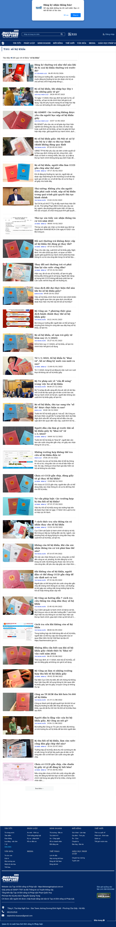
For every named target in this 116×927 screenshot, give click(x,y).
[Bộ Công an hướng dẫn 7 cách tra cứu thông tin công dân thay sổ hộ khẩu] (18, 605)
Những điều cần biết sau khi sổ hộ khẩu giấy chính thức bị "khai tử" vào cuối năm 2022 (54, 650)
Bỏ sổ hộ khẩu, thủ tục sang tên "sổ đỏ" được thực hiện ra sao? (54, 406)
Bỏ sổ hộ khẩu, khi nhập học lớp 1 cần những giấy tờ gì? (54, 90)
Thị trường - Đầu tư (56, 832)
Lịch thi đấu (53, 855)
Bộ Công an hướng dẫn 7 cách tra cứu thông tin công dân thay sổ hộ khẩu (54, 600)
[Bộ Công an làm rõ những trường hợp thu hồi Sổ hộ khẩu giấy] (18, 678)
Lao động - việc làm (11, 841)
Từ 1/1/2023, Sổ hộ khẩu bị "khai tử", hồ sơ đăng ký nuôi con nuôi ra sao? (55, 361)
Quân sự (97, 838)
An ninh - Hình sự (40, 171)
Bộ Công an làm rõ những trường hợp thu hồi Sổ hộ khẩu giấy (53, 672)
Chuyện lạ (75, 841)
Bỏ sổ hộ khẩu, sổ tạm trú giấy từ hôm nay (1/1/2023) (53, 336)
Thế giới (70, 43)
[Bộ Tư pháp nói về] (18, 389)
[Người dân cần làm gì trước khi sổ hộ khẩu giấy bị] (18, 435)
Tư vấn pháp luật (41, 73)
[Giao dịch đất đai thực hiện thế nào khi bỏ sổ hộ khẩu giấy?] (18, 295)
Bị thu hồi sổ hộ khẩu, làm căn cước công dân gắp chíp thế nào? (55, 742)
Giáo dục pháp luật (42, 94)
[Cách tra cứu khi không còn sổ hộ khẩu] (18, 632)
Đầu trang (98, 920)
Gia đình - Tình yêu (78, 835)
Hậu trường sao (10, 861)
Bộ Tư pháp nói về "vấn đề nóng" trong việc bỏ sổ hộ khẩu (53, 382)
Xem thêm (38, 788)
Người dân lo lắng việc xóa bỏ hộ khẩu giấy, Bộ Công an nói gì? (53, 719)
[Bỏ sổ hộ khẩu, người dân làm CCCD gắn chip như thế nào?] (18, 173)
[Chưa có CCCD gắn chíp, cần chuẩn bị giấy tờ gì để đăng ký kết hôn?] (18, 772)
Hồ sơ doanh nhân (56, 841)
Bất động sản (54, 844)
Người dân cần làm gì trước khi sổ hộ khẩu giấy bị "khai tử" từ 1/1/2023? (54, 430)
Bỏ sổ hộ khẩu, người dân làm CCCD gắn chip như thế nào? (55, 167)
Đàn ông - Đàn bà (77, 844)
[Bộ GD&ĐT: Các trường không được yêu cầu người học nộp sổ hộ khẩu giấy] (18, 120)
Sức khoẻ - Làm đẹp (79, 832)
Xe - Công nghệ (55, 838)
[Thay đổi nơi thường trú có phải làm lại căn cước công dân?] (18, 272)
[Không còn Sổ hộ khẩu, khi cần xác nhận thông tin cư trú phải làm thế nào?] (18, 553)
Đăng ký (75, 15)
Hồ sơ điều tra (31, 841)
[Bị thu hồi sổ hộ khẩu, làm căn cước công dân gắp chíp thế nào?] (18, 748)
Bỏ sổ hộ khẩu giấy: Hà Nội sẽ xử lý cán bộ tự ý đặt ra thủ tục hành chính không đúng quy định (55, 141)
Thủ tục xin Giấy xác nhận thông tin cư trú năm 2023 (55, 219)
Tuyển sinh (75, 861)
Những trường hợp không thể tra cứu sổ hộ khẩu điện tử (54, 454)
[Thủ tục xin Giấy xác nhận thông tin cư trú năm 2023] (18, 225)
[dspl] (2, 43)
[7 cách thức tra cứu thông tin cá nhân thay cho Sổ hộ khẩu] (18, 529)
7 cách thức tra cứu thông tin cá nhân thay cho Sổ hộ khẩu (53, 523)
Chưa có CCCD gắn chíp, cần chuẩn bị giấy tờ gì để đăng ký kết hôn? (54, 766)
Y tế (6, 844)
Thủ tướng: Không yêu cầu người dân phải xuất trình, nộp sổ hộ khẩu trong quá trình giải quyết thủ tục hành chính (55, 193)
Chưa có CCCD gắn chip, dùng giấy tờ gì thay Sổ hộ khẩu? (54, 477)
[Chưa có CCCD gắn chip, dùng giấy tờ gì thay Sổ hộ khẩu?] (18, 483)
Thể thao (7, 867)
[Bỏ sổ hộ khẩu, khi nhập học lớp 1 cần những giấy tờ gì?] (18, 96)
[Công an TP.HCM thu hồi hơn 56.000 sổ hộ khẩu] (18, 702)
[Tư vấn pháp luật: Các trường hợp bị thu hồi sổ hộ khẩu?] (18, 506)
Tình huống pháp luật (34, 835)
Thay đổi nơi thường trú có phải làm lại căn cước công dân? (53, 266)
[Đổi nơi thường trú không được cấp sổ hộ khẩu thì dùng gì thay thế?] (18, 248)
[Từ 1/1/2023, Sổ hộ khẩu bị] (18, 366)
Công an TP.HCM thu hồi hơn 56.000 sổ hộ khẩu (55, 696)
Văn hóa (81, 43)
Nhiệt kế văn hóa (10, 864)
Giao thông (8, 838)
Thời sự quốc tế (100, 832)
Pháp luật (29, 43)
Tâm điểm (8, 835)
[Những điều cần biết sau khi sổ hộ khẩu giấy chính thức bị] (18, 655)
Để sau (66, 15)
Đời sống (58, 43)
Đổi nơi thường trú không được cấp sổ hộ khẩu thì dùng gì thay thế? (55, 242)
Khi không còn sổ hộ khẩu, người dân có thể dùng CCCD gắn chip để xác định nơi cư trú (54, 574)
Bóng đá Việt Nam (56, 861)
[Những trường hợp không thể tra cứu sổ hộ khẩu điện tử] (18, 460)
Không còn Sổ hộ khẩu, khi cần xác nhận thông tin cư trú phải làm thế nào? (54, 548)
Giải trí (7, 858)
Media (92, 43)
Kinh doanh (44, 43)
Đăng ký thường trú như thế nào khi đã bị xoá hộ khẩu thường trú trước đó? (55, 67)
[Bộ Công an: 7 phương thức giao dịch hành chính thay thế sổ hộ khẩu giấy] (18, 318)
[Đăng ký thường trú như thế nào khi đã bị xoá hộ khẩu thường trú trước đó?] (18, 72)
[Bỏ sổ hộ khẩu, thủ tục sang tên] (18, 412)
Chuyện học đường (78, 858)
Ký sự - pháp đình (33, 838)
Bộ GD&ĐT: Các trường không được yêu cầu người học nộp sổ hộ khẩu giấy (55, 115)
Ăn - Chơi (75, 838)
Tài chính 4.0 (54, 835)
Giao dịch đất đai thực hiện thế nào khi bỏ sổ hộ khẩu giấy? (55, 289)
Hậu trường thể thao (56, 858)
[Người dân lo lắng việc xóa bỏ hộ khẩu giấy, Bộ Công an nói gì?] (18, 725)
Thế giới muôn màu (101, 841)
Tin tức (17, 43)
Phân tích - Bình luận (102, 835)
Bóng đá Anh (54, 864)
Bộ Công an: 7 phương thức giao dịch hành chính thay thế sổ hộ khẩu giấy (53, 313)
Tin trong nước (40, 147)
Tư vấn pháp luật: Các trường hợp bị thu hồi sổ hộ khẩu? (54, 500)
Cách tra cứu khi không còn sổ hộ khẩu (54, 626)
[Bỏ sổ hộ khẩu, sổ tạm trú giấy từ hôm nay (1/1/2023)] (18, 342)
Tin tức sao (8, 855)
